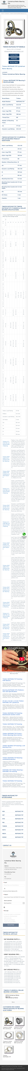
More (13, 1002)
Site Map (15, 1066)
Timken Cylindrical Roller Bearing (17, 13)
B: (2, 108)
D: (2, 172)
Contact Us (9, 1066)
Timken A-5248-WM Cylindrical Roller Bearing (6, 524)
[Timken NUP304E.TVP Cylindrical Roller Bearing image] (14, 28)
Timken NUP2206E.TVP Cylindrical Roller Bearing (6, 546)
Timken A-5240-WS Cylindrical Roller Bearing (6, 444)
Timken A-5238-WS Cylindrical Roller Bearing (6, 616)
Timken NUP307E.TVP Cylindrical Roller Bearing (6, 605)
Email (5, 882)
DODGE (4, 837)
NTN (3, 819)
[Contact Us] (24, 535)
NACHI (4, 833)
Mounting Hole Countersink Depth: (9, 187)
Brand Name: (6, 98)
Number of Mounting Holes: (8, 121)
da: (3, 126)
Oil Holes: (4, 195)
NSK (3, 811)
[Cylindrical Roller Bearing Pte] (4, 2)
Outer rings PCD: (7, 114)
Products (7, 13)
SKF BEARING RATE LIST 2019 (12, 939)
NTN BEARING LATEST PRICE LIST (14, 51)
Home (2, 13)
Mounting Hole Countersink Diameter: (9, 182)
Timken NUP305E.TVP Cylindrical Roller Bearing (6, 459)
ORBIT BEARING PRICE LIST (12, 954)
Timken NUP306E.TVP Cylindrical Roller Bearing (6, 626)
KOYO (4, 830)
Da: (3, 191)
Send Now (11, 925)
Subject (5, 894)
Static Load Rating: (7, 105)
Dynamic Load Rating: (8, 129)
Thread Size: (5, 117)
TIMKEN (4, 826)
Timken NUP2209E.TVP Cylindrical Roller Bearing (6, 636)
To (4, 888)
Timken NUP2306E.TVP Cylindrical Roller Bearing (6, 474)
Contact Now (14, 55)
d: (2, 175)
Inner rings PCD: (6, 111)
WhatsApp (14, 58)
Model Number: (6, 101)
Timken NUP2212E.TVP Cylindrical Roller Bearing (6, 589)
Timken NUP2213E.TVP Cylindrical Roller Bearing (6, 508)
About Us (3, 1066)
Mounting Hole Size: (7, 179)
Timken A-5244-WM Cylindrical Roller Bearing (6, 491)
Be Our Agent (14, 62)
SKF (3, 815)
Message (5, 911)
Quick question (8, 900)
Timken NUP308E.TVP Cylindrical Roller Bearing (6, 568)
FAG (3, 822)
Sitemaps (20, 1066)
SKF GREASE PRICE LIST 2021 (12, 970)
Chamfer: (4, 198)
